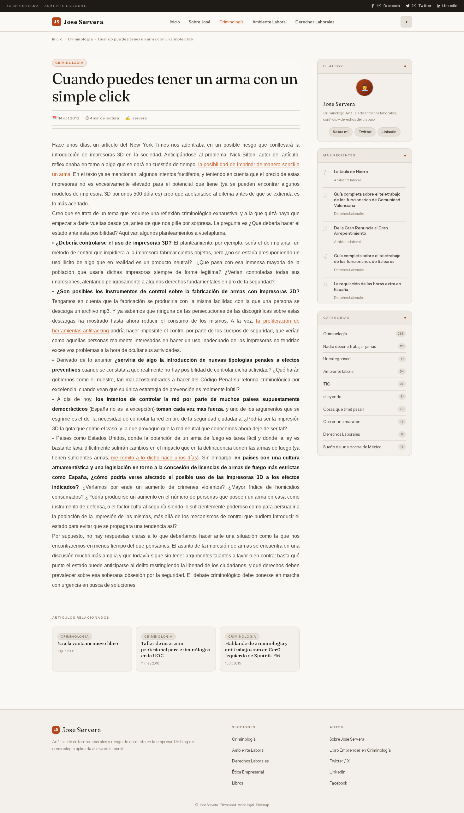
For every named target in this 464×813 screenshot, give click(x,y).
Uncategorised (363, 358)
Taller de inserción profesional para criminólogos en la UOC (175, 649)
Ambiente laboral (363, 371)
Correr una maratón (363, 421)
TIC (363, 383)
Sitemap (262, 805)
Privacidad (228, 805)
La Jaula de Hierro (351, 171)
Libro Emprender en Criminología (360, 750)
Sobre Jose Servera (347, 739)
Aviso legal (246, 805)
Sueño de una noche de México (363, 446)
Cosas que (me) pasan (363, 409)
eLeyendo (363, 396)
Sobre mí (340, 132)
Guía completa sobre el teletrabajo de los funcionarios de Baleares (367, 258)
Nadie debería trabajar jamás (363, 346)
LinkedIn (389, 132)
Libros (237, 783)
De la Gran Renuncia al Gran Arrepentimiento (361, 230)
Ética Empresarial (248, 771)
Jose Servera (79, 21)
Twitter (365, 132)
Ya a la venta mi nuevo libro (87, 643)
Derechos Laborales (315, 21)
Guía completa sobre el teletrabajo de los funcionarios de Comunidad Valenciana (367, 199)
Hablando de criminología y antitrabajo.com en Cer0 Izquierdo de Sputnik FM (256, 649)
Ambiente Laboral (270, 21)
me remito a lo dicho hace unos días (154, 457)
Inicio (175, 21)
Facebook (338, 783)
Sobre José (200, 21)
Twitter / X (340, 760)
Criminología (231, 21)
